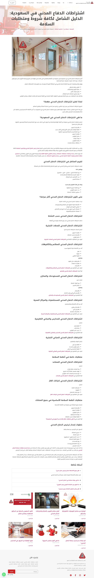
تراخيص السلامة (58, 29)
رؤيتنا (59, 3)
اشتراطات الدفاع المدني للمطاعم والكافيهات (58, 268)
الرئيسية (72, 29)
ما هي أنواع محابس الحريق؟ (50, 540)
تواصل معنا (39, 3)
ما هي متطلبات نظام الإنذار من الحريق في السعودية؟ (60, 419)
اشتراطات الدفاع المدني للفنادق (68, 271)
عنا (63, 3)
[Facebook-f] (75, 574)
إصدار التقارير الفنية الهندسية (47, 154)
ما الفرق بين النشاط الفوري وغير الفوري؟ (68, 485)
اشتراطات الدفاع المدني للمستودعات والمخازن (61, 295)
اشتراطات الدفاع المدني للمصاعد (64, 376)
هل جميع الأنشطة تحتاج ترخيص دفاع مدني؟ (67, 471)
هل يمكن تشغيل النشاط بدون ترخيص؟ (69, 489)
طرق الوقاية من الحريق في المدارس (21, 540)
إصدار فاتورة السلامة (52, 156)
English (24, 3)
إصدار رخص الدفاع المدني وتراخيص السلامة (27, 148)
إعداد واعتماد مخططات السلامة (65, 154)
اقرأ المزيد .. (83, 518)
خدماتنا (70, 3)
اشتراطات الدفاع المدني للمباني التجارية (59, 351)
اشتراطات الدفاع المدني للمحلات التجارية (55, 239)
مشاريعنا (47, 3)
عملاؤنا (53, 3)
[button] (47, 471)
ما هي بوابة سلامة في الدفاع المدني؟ (69, 480)
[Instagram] (80, 574)
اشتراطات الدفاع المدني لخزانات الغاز (60, 394)
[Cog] (71, 574)
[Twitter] (85, 574)
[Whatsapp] (4, 574)
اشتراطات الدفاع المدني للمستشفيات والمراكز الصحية (55, 314)
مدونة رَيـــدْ (31, 3)
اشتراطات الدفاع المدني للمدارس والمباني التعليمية (59, 333)
